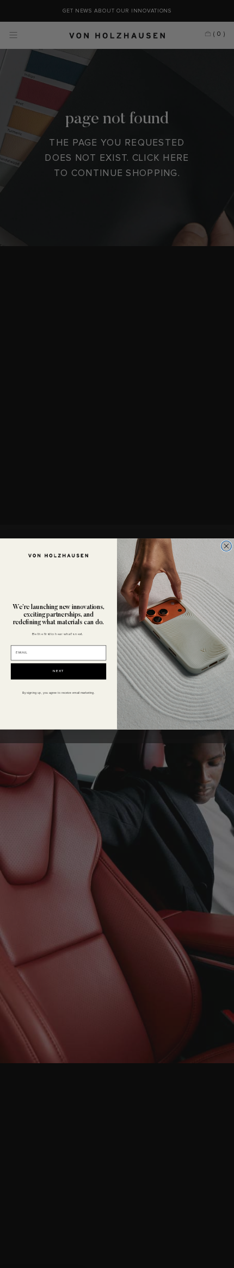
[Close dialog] (226, 546)
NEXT (59, 672)
